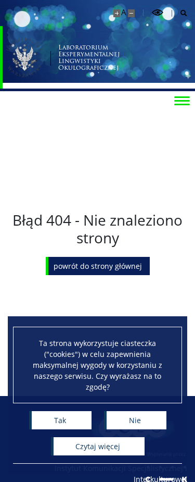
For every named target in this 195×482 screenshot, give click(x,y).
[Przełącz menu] (182, 100)
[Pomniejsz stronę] (131, 13)
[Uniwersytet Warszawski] (24, 57)
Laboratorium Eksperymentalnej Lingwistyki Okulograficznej (89, 57)
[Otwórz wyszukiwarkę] (180, 13)
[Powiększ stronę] (116, 13)
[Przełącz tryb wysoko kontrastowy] (157, 12)
